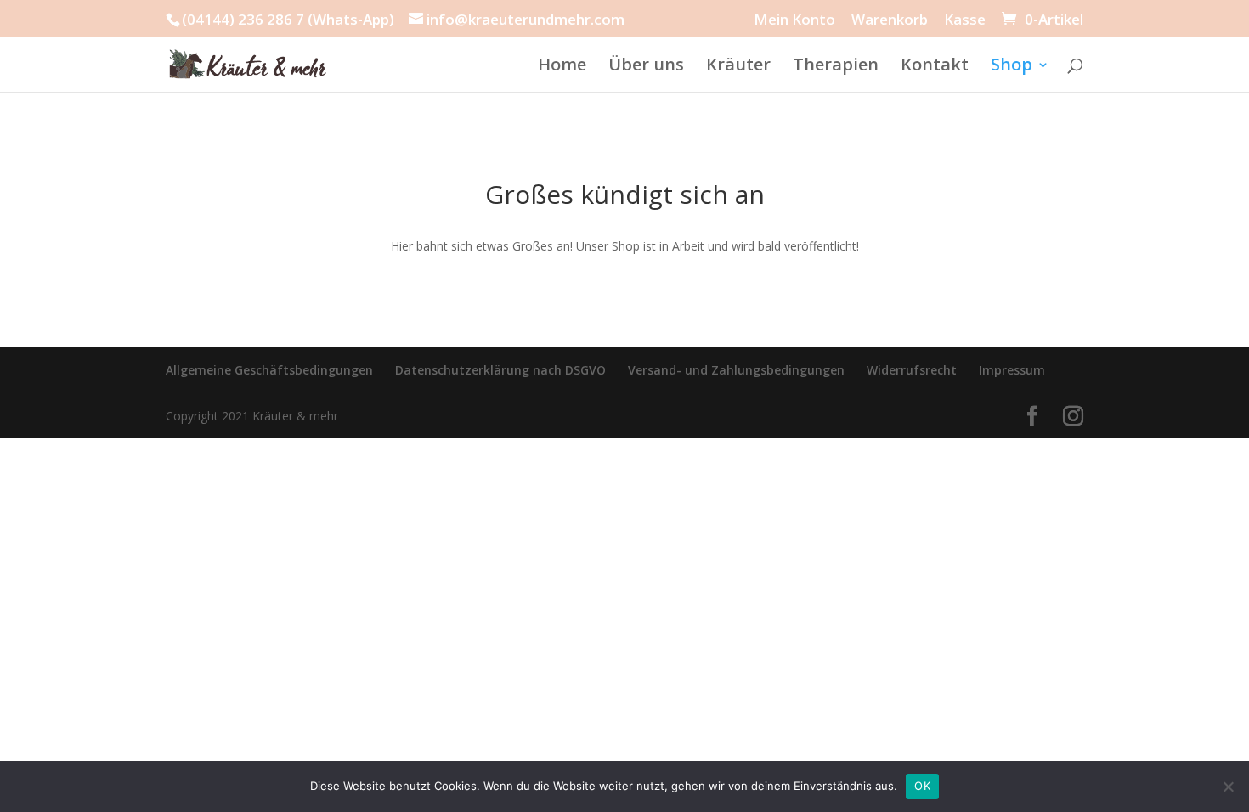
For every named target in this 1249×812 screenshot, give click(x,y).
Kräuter (738, 67)
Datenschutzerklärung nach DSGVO (500, 370)
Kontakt (935, 67)
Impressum (1012, 370)
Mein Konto (794, 20)
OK (922, 785)
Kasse (965, 20)
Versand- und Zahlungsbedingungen (736, 370)
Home (562, 67)
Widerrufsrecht (912, 370)
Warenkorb (889, 20)
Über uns (646, 67)
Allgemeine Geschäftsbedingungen (269, 370)
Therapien (836, 67)
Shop (1011, 67)
